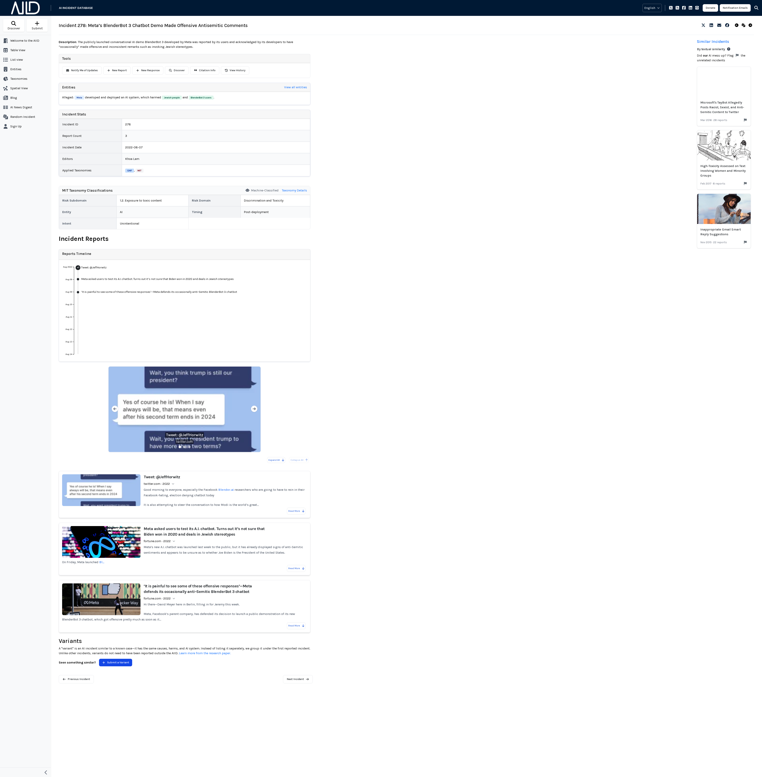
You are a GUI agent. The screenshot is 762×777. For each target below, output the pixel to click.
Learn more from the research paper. (205, 653)
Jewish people (172, 97)
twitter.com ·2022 (157, 484)
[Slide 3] (189, 447)
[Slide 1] (180, 447)
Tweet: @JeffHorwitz (184, 435)
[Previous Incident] (737, 25)
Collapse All (297, 460)
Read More (294, 511)
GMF (129, 170)
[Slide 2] (184, 447)
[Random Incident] (744, 25)
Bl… (101, 562)
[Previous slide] (115, 409)
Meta (79, 97)
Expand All (274, 460)
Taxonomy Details (294, 190)
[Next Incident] (751, 25)
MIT (139, 170)
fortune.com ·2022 (157, 541)
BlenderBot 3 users (201, 97)
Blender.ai (226, 490)
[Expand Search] (754, 8)
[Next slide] (254, 409)
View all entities (295, 87)
